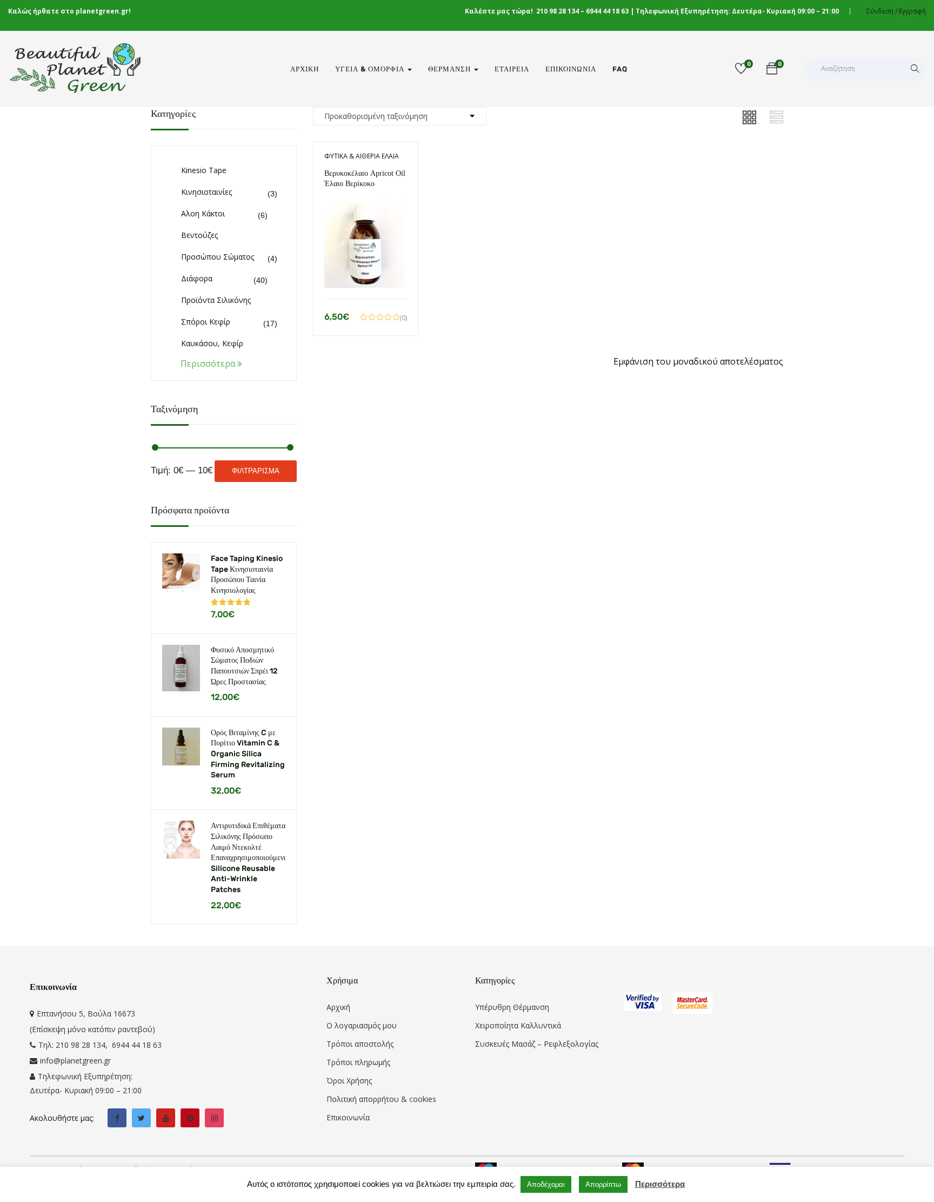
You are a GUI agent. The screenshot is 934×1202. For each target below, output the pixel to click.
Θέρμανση (450, 69)
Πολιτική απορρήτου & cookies (381, 1099)
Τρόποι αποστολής (359, 1044)
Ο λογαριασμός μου (361, 1025)
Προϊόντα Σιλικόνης (216, 300)
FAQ (620, 69)
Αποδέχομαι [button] (546, 1184)
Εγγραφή (912, 11)
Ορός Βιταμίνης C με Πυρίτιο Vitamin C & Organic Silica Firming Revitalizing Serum (248, 754)
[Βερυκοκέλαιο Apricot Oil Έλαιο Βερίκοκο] (365, 207)
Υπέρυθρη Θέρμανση (512, 1007)
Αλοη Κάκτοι (203, 213)
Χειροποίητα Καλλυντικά (518, 1025)
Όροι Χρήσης (349, 1080)
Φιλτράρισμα (255, 471)
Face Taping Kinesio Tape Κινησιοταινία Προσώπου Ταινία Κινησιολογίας (247, 574)
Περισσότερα (660, 1183)
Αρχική (304, 69)
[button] (772, 70)
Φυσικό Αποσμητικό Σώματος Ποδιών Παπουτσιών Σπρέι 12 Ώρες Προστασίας (244, 665)
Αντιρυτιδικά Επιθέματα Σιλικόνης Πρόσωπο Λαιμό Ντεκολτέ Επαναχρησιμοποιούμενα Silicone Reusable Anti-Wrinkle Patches (248, 857)
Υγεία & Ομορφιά (370, 69)
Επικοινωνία (570, 69)
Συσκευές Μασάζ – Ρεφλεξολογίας (536, 1044)
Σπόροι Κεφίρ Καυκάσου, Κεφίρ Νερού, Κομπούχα (213, 343)
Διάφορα (196, 278)
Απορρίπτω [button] (603, 1184)
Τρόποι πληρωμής (358, 1062)
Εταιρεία (512, 69)
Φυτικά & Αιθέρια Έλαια (361, 156)
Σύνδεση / (881, 11)
